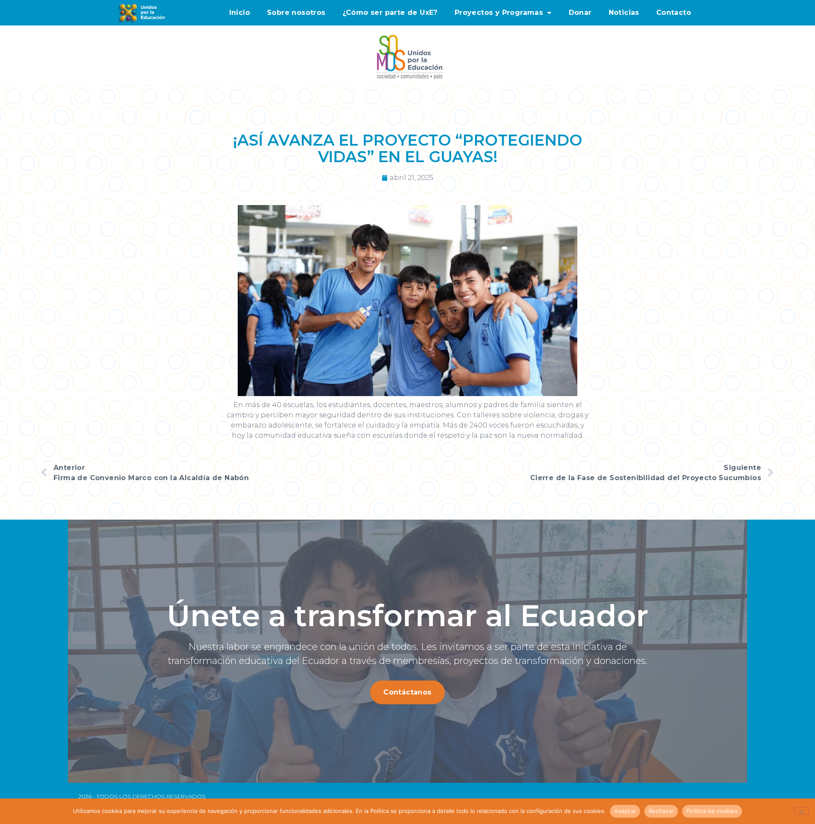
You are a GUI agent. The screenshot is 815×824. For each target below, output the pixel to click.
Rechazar (661, 810)
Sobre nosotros (296, 12)
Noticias (624, 12)
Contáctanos (407, 692)
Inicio (239, 12)
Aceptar (625, 810)
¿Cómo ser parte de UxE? (390, 12)
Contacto (673, 12)
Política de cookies (712, 810)
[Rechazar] (801, 811)
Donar (580, 12)
